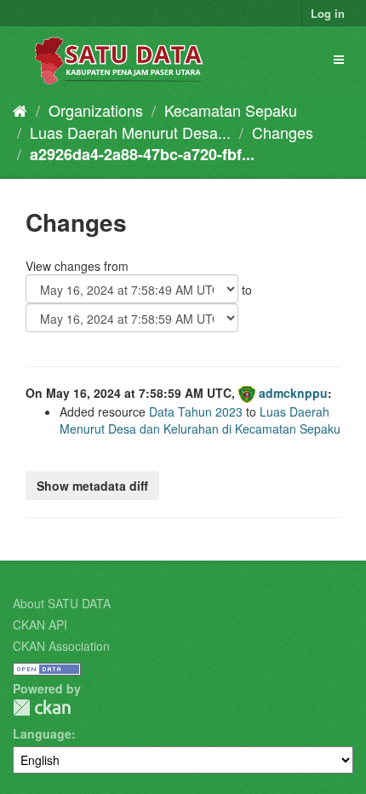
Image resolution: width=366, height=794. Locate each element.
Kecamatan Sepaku (230, 110)
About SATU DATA (62, 603)
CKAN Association (61, 645)
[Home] (20, 110)
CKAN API (40, 624)
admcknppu (293, 392)
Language (42, 733)
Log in (328, 13)
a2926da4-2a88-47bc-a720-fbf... (142, 154)
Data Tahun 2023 (196, 411)
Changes (282, 132)
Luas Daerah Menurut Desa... (130, 132)
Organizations (96, 110)
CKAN (42, 707)
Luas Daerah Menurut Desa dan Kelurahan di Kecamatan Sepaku (200, 420)
